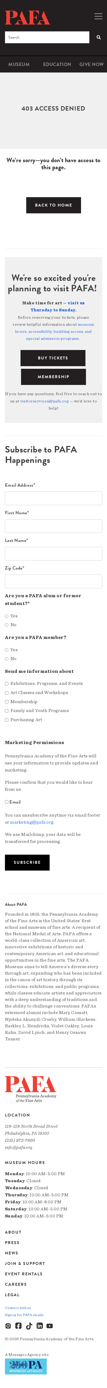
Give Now (91, 64)
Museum (19, 64)
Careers (16, 1284)
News (11, 1253)
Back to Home (53, 205)
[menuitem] (19, 64)
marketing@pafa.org (32, 822)
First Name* (17, 512)
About (13, 1232)
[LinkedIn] (39, 1326)
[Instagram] (8, 1326)
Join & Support (25, 1263)
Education (57, 64)
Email (15, 801)
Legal (12, 1295)
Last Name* (16, 540)
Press (12, 1243)
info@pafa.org (18, 1147)
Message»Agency (25, 1355)
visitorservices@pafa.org (44, 401)
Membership (53, 377)
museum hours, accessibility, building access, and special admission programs (54, 331)
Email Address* (20, 484)
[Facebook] (19, 1326)
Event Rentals (24, 1274)
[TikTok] (29, 1326)
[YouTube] (50, 1326)
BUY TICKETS (53, 358)
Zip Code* (14, 567)
